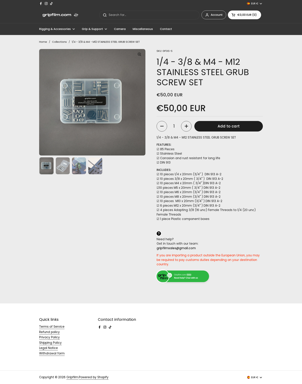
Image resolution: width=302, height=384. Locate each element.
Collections (59, 42)
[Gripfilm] (58, 15)
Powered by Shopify (94, 377)
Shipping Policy (50, 343)
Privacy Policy (49, 337)
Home (43, 42)
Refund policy (49, 332)
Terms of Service (51, 326)
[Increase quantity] (186, 126)
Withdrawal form (52, 353)
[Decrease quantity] (162, 126)
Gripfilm (72, 377)
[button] (244, 15)
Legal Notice (48, 348)
